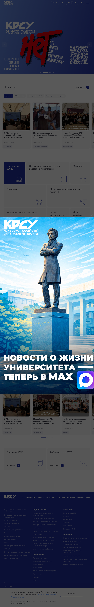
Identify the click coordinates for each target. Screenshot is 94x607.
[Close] (92, 214)
